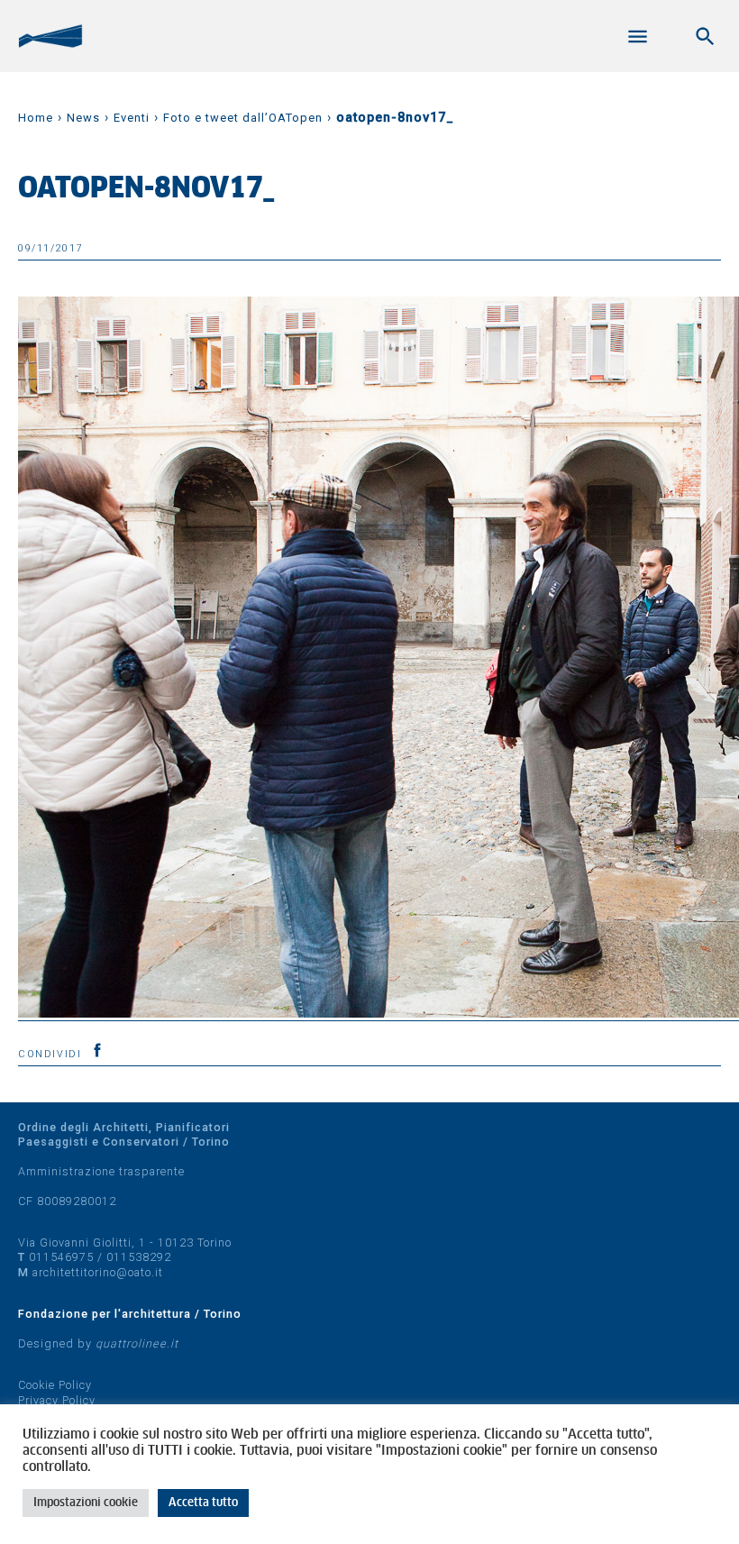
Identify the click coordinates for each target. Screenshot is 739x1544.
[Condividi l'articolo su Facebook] (97, 1050)
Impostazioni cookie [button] (85, 1503)
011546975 (61, 1257)
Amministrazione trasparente (101, 1171)
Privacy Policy (57, 1400)
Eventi (132, 117)
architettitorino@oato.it (97, 1272)
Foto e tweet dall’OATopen (243, 117)
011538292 (138, 1257)
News (83, 117)
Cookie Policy (55, 1385)
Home (35, 117)
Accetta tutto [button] (203, 1503)
